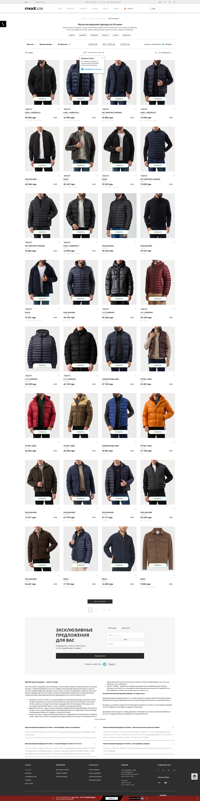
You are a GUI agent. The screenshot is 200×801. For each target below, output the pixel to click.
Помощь (28, 780)
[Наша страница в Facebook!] (158, 770)
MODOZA (28, 765)
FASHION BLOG (93, 765)
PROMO (128, 8)
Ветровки (94, 35)
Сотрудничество (30, 776)
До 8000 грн (93, 44)
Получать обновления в (158, 44)
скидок (146, 737)
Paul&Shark (87, 732)
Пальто (115, 35)
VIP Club (28, 770)
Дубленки (126, 35)
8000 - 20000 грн (109, 44)
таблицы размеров (95, 776)
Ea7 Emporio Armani (76, 732)
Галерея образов (61, 776)
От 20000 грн (125, 44)
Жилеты (105, 35)
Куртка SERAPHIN (153, 735)
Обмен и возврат (62, 773)
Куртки (71, 35)
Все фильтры (63, 44)
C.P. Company (29, 735)
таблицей (111, 751)
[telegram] (163, 770)
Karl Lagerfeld (64, 732)
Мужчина (126, 628)
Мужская (30, 44)
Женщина (112, 628)
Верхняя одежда (46, 44)
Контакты (28, 773)
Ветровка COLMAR (163, 732)
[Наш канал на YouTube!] (169, 770)
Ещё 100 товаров (100, 601)
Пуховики (82, 35)
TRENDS (116, 8)
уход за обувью (94, 770)
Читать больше (100, 719)
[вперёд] (110, 610)
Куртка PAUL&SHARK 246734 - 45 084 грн (76, 753)
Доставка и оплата (62, 770)
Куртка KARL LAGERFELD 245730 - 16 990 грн (44, 751)
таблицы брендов (95, 780)
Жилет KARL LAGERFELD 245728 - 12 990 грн (44, 753)
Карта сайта (29, 783)
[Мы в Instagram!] (174, 770)
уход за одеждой (94, 773)
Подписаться (100, 656)
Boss (93, 732)
